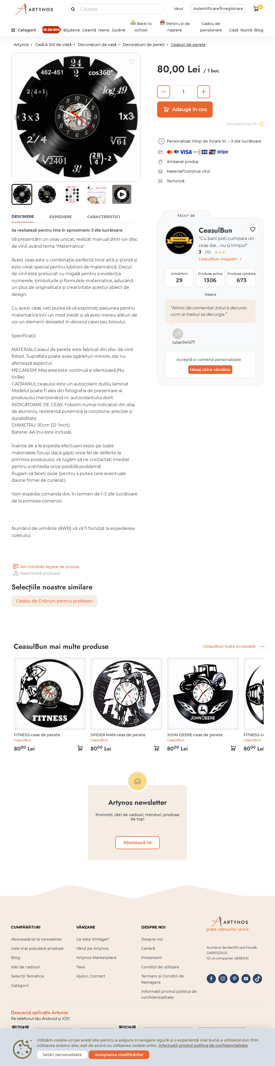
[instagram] (222, 978)
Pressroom (151, 957)
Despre (210, 294)
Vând (178, 8)
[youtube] (246, 978)
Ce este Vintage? (92, 939)
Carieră (148, 948)
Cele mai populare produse (37, 948)
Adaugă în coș (189, 109)
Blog (258, 30)
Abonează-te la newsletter (36, 939)
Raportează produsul (40, 573)
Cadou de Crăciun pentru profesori (54, 601)
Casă (233, 30)
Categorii (20, 985)
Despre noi (152, 939)
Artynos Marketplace (96, 957)
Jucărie (118, 30)
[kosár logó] (256, 8)
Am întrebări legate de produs (49, 566)
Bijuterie (71, 30)
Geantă (89, 30)
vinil (206, 171)
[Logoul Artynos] (33, 8)
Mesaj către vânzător (210, 369)
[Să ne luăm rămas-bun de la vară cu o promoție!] (51, 29)
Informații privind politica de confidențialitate (203, 1045)
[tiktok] (257, 978)
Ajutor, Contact (90, 976)
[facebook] (211, 978)
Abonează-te (137, 842)
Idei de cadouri (25, 967)
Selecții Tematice (27, 976)
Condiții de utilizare (160, 967)
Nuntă (246, 30)
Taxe (80, 967)
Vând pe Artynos (92, 948)
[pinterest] (234, 978)
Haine (104, 30)
